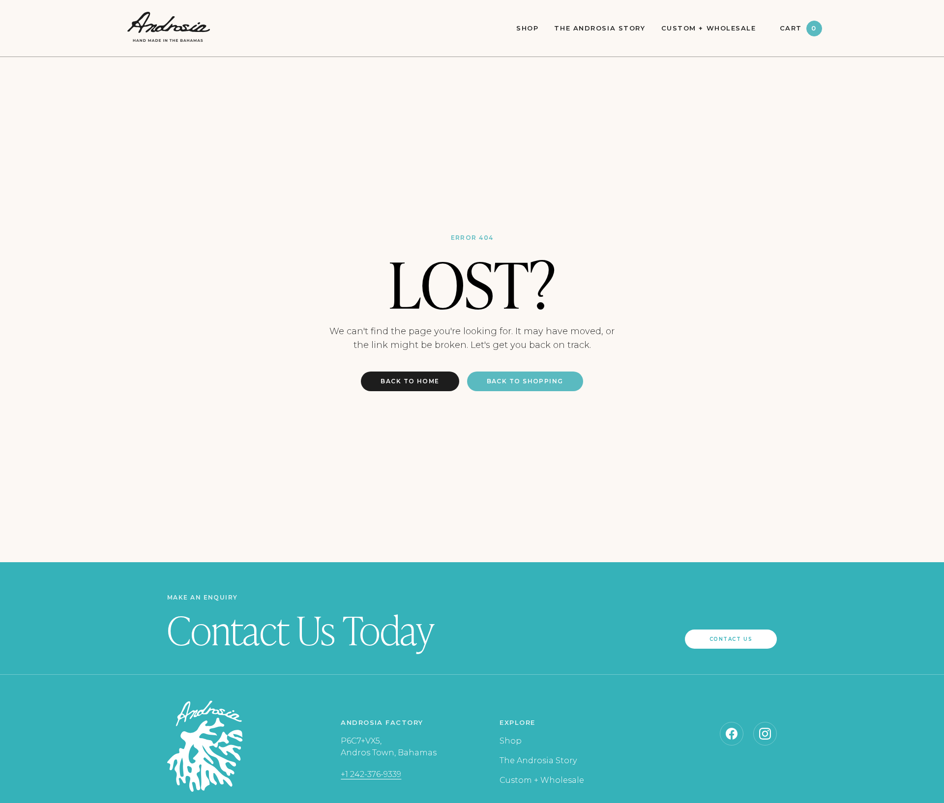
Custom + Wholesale (708, 28)
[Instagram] (765, 734)
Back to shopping (525, 381)
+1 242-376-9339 (371, 774)
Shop (527, 28)
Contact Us (730, 639)
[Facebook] (731, 734)
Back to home (410, 381)
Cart (798, 28)
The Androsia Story (599, 28)
